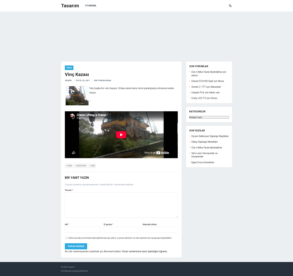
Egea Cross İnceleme (202, 162)
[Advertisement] (146, 34)
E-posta (108, 224)
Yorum (69, 190)
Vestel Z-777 (198, 86)
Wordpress (66, 271)
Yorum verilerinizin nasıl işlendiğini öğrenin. (144, 251)
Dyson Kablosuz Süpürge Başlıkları (210, 136)
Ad (67, 224)
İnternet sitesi (150, 224)
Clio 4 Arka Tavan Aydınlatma (206, 71)
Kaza (70, 166)
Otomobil (90, 5)
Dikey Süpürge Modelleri (204, 141)
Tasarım (70, 6)
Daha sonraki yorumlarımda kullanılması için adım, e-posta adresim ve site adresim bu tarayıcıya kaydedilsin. (120, 238)
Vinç (93, 166)
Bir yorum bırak (102, 80)
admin (68, 80)
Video (69, 68)
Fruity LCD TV (198, 98)
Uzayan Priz (197, 92)
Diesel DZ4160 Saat (202, 81)
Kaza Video (81, 166)
